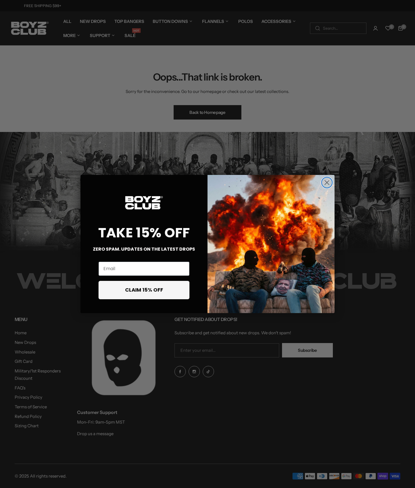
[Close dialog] (327, 182)
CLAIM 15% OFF (144, 289)
